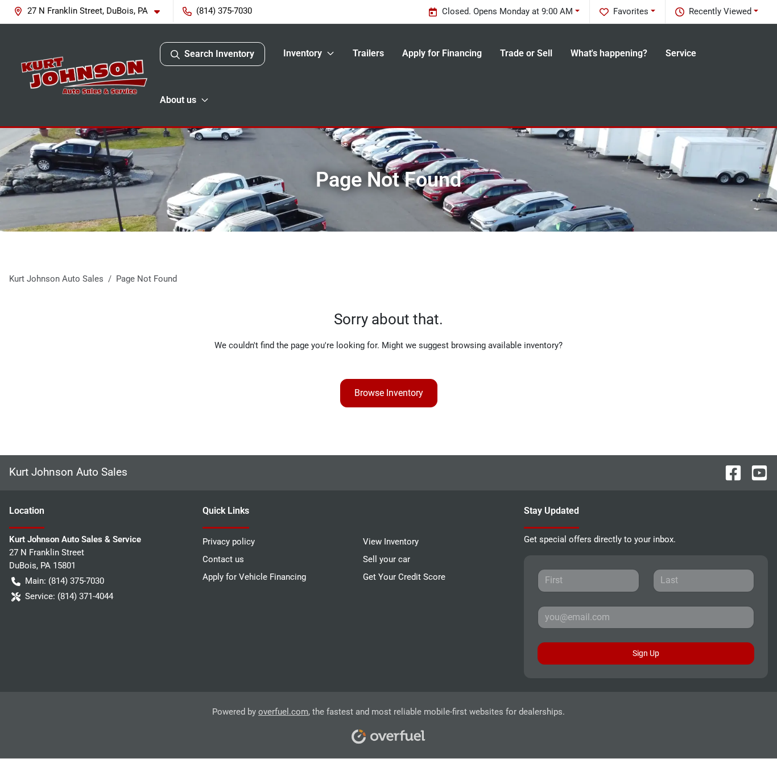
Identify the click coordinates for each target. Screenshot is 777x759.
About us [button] (178, 99)
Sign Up (646, 653)
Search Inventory (219, 53)
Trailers (368, 53)
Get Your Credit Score (404, 577)
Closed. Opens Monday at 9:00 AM (507, 11)
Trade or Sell (526, 53)
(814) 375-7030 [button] (224, 11)
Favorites (630, 11)
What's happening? (609, 53)
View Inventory (391, 542)
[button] (91, 11)
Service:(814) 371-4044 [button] (69, 596)
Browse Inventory (388, 392)
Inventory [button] (302, 53)
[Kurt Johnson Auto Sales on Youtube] (755, 471)
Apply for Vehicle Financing (254, 577)
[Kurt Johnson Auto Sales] (84, 75)
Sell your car (386, 559)
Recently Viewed (720, 11)
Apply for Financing (442, 53)
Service (681, 53)
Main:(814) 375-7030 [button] (64, 581)
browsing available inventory (505, 345)
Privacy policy (228, 542)
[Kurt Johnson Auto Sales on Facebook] (729, 471)
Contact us (223, 559)
